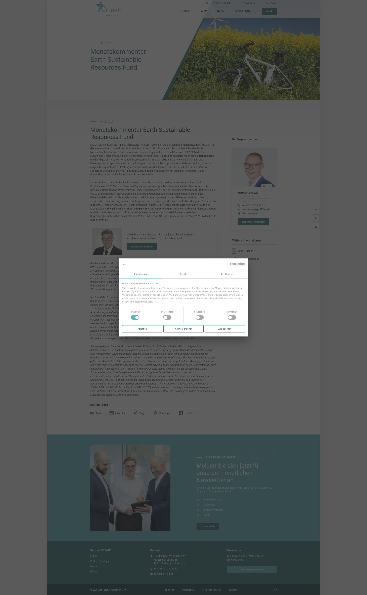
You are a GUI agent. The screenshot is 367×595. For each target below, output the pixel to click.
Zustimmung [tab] (140, 274)
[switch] (167, 317)
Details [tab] (183, 274)
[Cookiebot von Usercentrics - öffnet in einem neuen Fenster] (232, 265)
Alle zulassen (224, 328)
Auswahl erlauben (183, 328)
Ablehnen (142, 328)
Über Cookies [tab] (226, 274)
